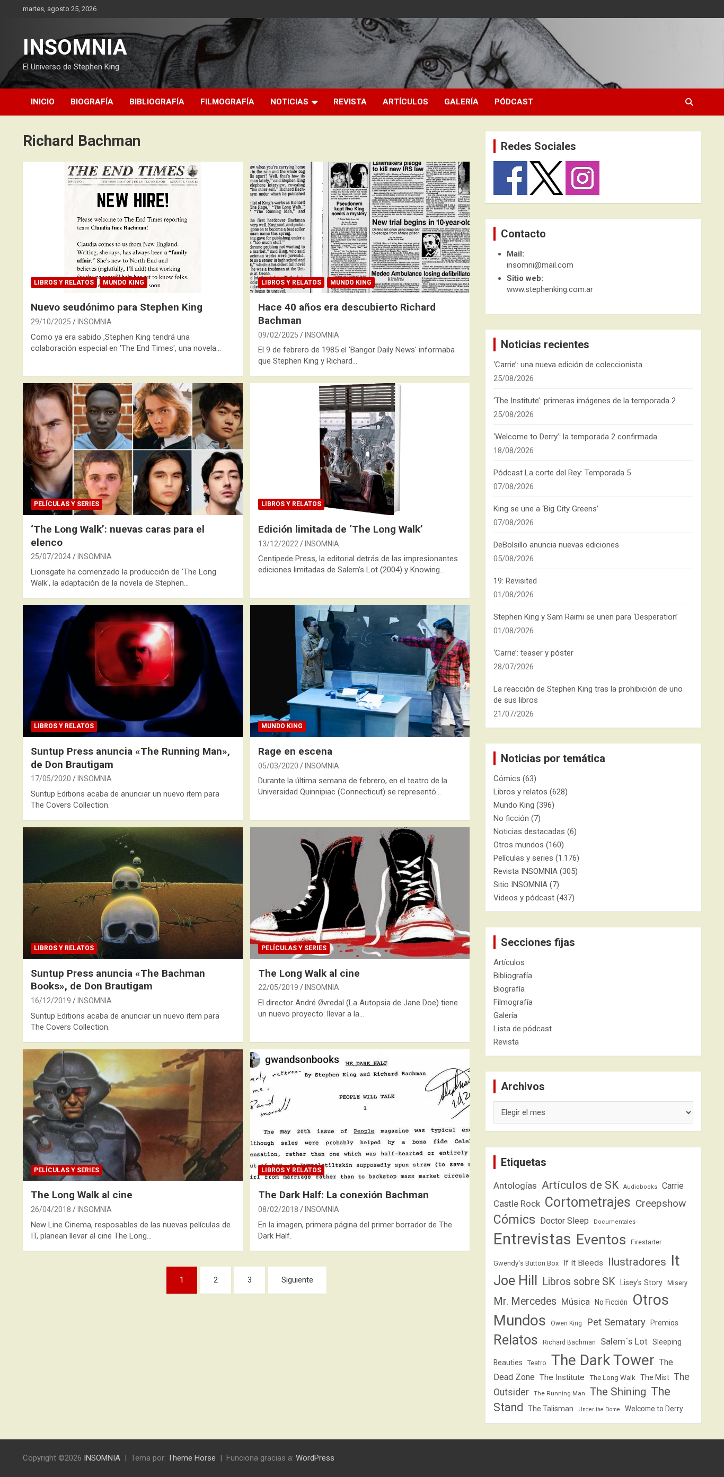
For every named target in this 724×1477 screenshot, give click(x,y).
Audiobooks (640, 1186)
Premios (664, 1323)
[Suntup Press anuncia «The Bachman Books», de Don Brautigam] (132, 893)
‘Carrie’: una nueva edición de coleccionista (567, 364)
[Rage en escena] (359, 671)
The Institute (562, 1377)
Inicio (43, 102)
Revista (350, 102)
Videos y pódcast (523, 898)
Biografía (91, 102)
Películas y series (66, 504)
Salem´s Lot (624, 1341)
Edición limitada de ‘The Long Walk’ (340, 529)
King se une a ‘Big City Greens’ (545, 509)
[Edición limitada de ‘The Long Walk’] (359, 449)
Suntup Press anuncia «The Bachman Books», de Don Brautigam (118, 980)
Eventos (601, 1240)
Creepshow (660, 1203)
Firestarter (646, 1242)
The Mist (654, 1377)
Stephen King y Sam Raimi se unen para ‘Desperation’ (585, 617)
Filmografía (227, 102)
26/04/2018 (51, 1209)
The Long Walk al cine (309, 973)
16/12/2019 (51, 1000)
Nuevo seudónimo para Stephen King (116, 307)
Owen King (566, 1323)
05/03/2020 (278, 766)
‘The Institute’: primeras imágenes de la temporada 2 (584, 400)
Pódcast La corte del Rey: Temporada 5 (562, 472)
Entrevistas (532, 1239)
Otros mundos (518, 845)
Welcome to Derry (654, 1408)
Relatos (515, 1340)
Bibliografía (156, 102)
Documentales (614, 1221)
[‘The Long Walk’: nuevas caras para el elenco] (132, 449)
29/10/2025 (51, 321)
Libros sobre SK (578, 1282)
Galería (461, 102)
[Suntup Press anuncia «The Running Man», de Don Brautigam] (132, 671)
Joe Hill (515, 1280)
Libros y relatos (64, 282)
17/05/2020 (51, 778)
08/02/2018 (278, 1209)
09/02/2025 (278, 335)
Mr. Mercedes (525, 1301)
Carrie (673, 1186)
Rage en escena (295, 751)
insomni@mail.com (540, 265)
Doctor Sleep (564, 1221)
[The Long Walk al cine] (359, 893)
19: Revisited (515, 581)
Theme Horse (192, 1458)
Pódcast (514, 102)
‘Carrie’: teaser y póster (533, 653)
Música (575, 1301)
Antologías (515, 1185)
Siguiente (297, 1280)
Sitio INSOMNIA (520, 884)
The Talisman (550, 1408)
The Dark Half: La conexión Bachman (343, 1195)
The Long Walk (612, 1378)
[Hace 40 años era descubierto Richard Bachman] (359, 227)
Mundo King (123, 282)
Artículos (405, 102)
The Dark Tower (603, 1360)
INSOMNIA (75, 47)
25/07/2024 (51, 556)
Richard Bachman (569, 1342)
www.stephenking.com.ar (550, 289)
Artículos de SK (580, 1184)
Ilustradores (637, 1261)
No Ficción (611, 1302)
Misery (677, 1283)
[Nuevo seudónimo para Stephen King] (132, 227)
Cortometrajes (588, 1202)
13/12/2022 (278, 543)
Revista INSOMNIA (525, 871)
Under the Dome (599, 1409)
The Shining (618, 1391)
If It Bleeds (583, 1263)
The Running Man (559, 1393)
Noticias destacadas (529, 831)
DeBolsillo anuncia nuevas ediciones (556, 545)
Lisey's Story (641, 1282)
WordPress (315, 1458)
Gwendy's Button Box (526, 1263)
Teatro (536, 1363)
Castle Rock (516, 1203)
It (675, 1260)
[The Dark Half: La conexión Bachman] (359, 1115)
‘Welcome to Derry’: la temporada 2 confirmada (575, 436)
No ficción (511, 818)
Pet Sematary (616, 1322)
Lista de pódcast (522, 1028)
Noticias (289, 102)
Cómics (506, 778)
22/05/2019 (278, 987)
